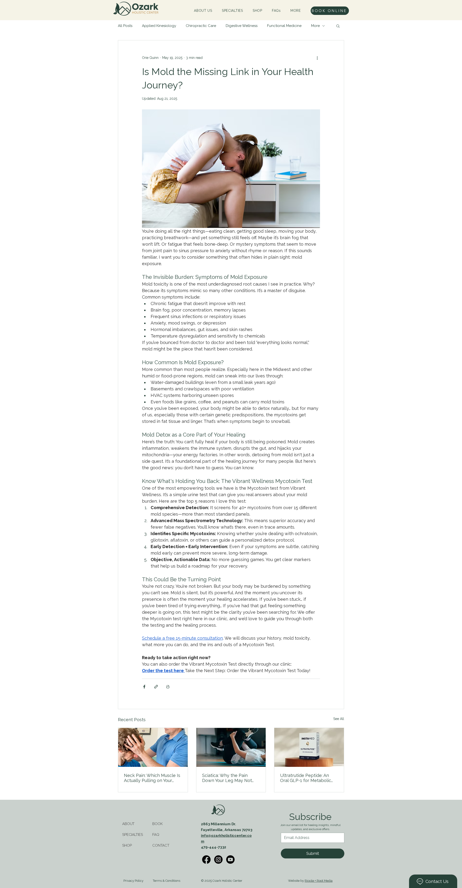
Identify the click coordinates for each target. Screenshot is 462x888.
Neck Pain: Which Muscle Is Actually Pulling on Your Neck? (152, 778)
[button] (296, 10)
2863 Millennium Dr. (218, 824)
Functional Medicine (284, 26)
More (315, 26)
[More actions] (317, 58)
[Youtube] (230, 859)
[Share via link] (156, 686)
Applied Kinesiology (159, 26)
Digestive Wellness (241, 26)
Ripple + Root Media (319, 880)
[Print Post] (168, 686)
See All (338, 719)
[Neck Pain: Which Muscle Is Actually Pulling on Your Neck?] (153, 747)
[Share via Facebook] (144, 686)
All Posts (125, 26)
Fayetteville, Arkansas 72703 (226, 830)
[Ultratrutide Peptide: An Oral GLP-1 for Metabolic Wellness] (309, 747)
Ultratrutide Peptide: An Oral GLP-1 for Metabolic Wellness (305, 778)
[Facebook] (206, 859)
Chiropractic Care (201, 26)
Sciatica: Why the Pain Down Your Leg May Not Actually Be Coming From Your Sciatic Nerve (228, 778)
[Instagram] (218, 859)
